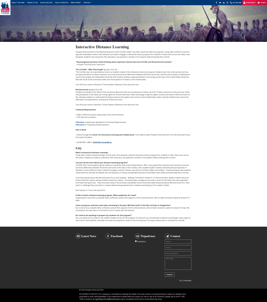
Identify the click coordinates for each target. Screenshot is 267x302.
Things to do (32, 3)
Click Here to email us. (102, 142)
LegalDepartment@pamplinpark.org (108, 299)
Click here (80, 122)
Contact (87, 3)
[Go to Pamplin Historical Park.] (77, 39)
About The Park (18, 3)
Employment (76, 3)
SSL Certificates (185, 280)
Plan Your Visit (46, 3)
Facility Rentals (61, 3)
